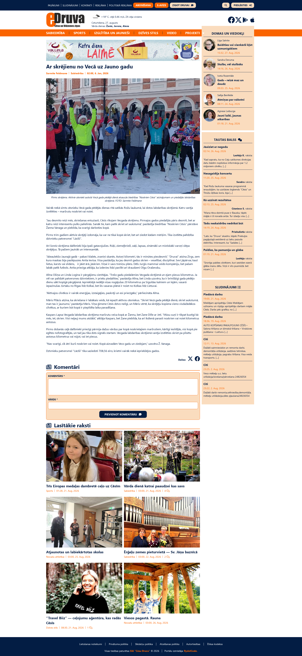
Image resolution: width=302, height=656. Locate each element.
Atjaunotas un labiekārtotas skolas (74, 551)
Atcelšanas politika (169, 644)
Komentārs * (56, 376)
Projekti (192, 33)
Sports (79, 33)
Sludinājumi (226, 287)
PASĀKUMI (53, 5)
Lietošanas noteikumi (90, 644)
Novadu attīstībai (55, 556)
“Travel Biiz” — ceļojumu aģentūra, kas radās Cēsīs (83, 620)
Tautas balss (225, 139)
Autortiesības (193, 644)
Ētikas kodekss (215, 644)
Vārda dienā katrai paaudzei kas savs (154, 485)
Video (172, 33)
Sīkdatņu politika (144, 644)
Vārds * (53, 399)
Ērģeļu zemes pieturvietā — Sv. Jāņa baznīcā (160, 551)
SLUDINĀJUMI (70, 5)
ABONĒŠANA (143, 5)
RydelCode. (190, 651)
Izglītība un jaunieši (112, 33)
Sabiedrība (55, 33)
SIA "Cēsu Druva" (140, 651)
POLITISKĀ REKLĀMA (120, 5)
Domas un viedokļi (228, 33)
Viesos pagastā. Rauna (142, 617)
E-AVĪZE (161, 5)
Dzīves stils (148, 33)
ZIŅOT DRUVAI (180, 5)
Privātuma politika (118, 644)
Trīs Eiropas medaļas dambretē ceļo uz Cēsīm (83, 485)
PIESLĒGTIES (240, 5)
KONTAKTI (86, 5)
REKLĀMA (100, 5)
